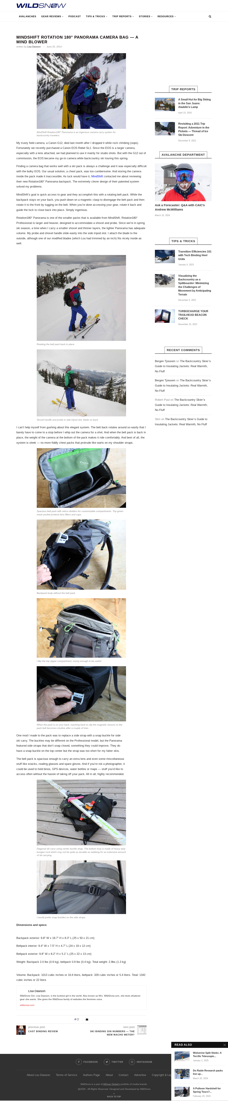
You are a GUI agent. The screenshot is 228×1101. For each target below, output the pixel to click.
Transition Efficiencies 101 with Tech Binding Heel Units (194, 255)
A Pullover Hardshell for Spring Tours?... (207, 1090)
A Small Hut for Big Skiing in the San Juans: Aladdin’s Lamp (194, 103)
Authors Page (91, 1075)
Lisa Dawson (34, 46)
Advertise (140, 1075)
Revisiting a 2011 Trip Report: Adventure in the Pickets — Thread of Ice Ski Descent (193, 129)
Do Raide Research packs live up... (208, 1072)
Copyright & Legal (163, 1075)
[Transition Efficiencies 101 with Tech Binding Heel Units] (165, 256)
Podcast (74, 16)
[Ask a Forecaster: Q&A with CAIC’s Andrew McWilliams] (183, 182)
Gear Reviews (51, 16)
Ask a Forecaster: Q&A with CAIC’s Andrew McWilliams (180, 207)
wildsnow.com (27, 1005)
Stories (144, 16)
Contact (123, 1075)
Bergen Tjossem (165, 361)
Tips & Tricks (95, 16)
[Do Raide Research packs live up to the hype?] (182, 1074)
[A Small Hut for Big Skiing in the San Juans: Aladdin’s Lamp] (165, 104)
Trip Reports (122, 16)
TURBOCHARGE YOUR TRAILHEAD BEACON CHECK (193, 315)
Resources (166, 16)
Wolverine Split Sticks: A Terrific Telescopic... (207, 1054)
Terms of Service (66, 1075)
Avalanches (27, 16)
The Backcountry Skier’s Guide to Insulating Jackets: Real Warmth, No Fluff (183, 366)
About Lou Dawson (38, 1075)
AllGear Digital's (111, 1084)
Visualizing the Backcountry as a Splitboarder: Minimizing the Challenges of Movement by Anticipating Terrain (194, 285)
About (109, 1075)
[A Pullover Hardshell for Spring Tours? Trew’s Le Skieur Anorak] (182, 1092)
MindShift (97, 176)
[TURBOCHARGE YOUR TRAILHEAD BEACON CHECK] (165, 316)
